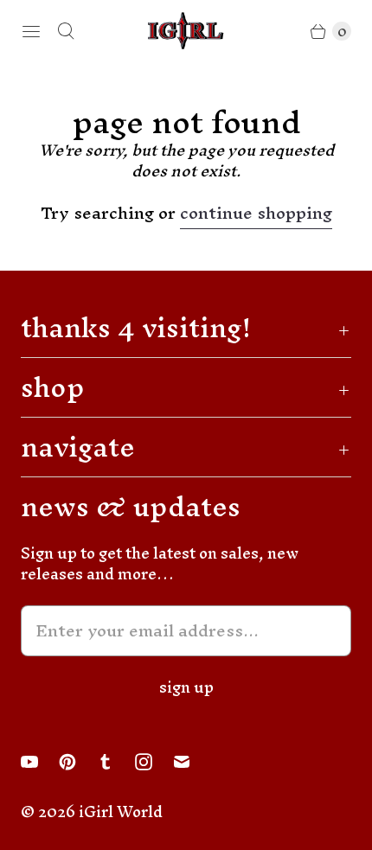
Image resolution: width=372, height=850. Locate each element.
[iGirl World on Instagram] (154, 762)
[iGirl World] (186, 30)
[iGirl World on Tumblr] (116, 762)
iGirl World (121, 811)
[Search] (65, 31)
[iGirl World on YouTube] (40, 762)
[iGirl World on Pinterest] (78, 762)
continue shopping (256, 215)
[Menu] (31, 31)
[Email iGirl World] (192, 762)
